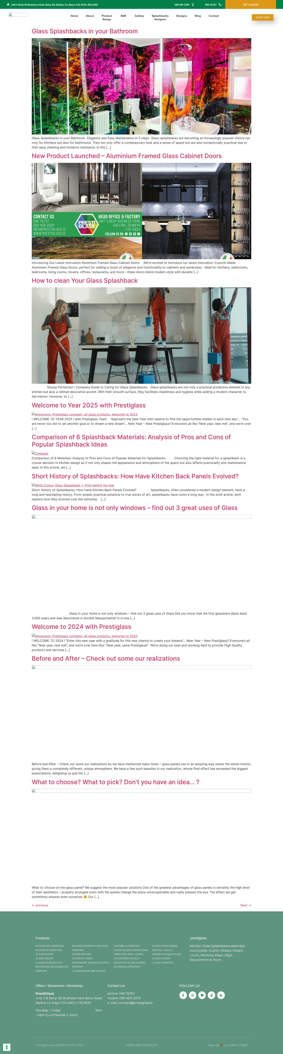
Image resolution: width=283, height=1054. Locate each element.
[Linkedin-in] (221, 995)
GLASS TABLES (44, 958)
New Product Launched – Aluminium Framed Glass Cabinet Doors (127, 156)
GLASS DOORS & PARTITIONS (131, 950)
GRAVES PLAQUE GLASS (166, 954)
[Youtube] (202, 995)
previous (40, 905)
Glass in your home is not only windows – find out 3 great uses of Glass (135, 507)
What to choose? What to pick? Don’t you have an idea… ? (115, 782)
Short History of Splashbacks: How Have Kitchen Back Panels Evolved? (135, 476)
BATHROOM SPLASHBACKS (52, 966)
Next (245, 905)
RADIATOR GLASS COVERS (130, 962)
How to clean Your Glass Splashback (85, 280)
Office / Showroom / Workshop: (60, 986)
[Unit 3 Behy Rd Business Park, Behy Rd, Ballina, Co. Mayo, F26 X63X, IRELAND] (8, 4)
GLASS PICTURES (82, 958)
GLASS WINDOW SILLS (127, 958)
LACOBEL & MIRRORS (126, 945)
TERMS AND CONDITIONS (141, 1045)
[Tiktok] (211, 995)
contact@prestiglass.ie (135, 1003)
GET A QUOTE (251, 4)
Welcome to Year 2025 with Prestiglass (89, 405)
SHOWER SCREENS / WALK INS (90, 945)
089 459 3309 (182, 4)
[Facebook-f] (183, 995)
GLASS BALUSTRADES (127, 966)
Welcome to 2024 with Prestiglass (81, 626)
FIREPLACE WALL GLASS (128, 954)
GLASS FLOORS (161, 958)
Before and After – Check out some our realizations (106, 658)
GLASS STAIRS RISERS (164, 945)
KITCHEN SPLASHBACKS (50, 945)
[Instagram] (192, 995)
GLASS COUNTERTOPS (49, 962)
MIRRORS (41, 970)
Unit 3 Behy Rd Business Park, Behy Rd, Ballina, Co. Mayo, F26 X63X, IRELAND (54, 4)
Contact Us (116, 986)
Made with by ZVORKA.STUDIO (227, 1045)
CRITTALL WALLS (162, 950)
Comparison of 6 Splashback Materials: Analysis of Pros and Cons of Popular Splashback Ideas (131, 440)
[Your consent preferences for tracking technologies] (6, 1047)
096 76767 (210, 4)
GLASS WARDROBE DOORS (88, 970)
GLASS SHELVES (81, 954)
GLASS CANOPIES (162, 962)
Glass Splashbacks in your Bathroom (85, 31)
